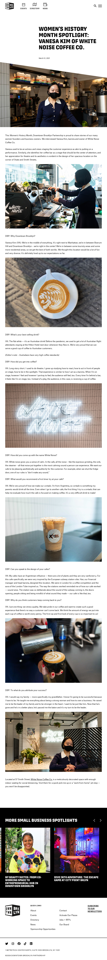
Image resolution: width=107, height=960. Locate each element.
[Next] (100, 820)
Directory (34, 920)
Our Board (64, 924)
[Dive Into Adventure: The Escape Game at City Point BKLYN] (76, 850)
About (33, 910)
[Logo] (9, 9)
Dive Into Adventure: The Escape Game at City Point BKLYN (76, 879)
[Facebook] (19, 943)
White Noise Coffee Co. (41, 779)
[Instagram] (13, 943)
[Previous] (95, 820)
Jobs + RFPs (65, 920)
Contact (63, 910)
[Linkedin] (31, 943)
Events (33, 915)
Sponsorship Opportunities (42, 929)
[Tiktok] (25, 943)
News (33, 924)
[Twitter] (7, 943)
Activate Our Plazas (68, 915)
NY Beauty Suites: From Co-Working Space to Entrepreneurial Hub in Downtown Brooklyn (23, 881)
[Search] (95, 6)
